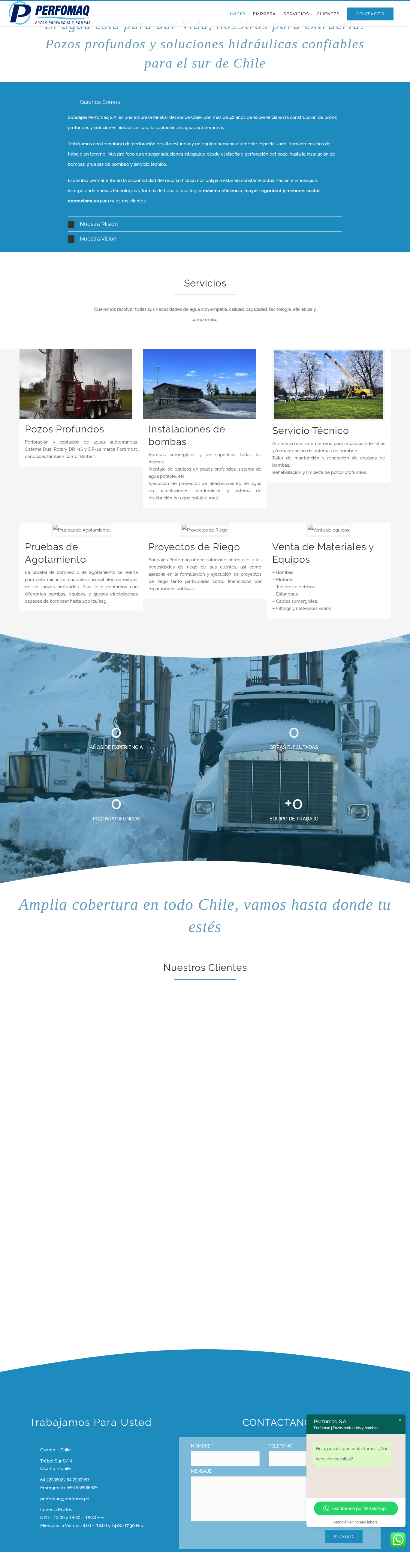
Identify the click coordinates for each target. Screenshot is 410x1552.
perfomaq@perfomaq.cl (64, 1499)
